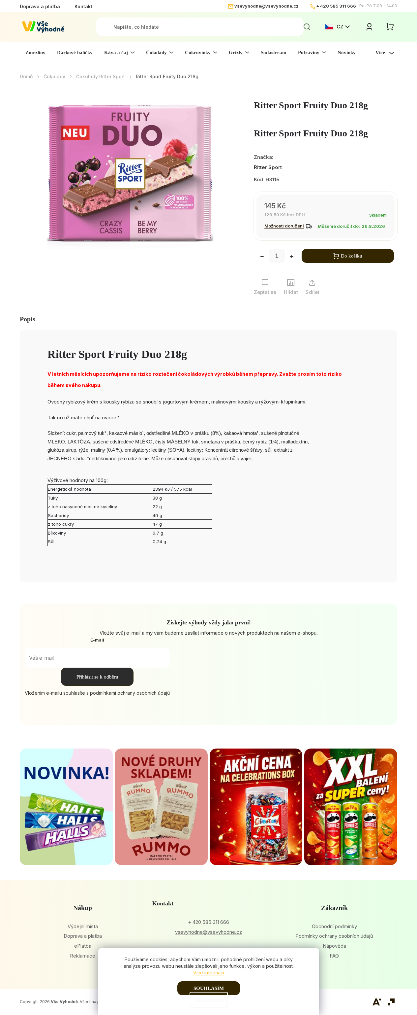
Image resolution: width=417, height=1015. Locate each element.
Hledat (307, 27)
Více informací (208, 972)
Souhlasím (209, 988)
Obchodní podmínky (334, 926)
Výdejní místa (83, 926)
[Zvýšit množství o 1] (292, 257)
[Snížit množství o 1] (262, 257)
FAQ (334, 956)
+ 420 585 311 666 (336, 6)
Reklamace (82, 956)
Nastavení (208, 1000)
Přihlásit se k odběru (97, 677)
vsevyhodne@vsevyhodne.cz (266, 6)
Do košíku (351, 256)
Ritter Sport (268, 167)
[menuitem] (35, 52)
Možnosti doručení (284, 225)
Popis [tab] (27, 319)
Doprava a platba (40, 6)
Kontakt (83, 6)
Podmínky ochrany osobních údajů (334, 936)
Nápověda (334, 946)
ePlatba (82, 946)
